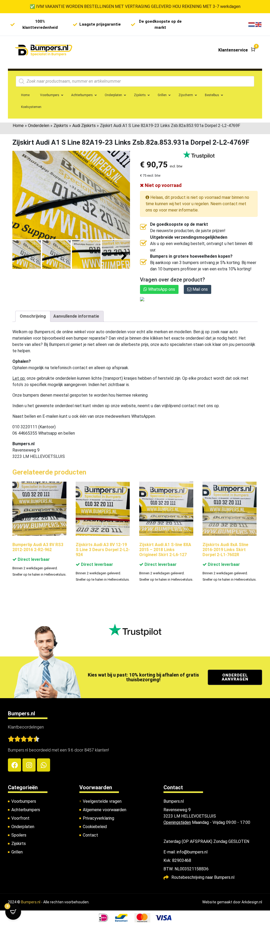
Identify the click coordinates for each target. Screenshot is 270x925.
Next (124, 256)
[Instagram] (29, 765)
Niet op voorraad (163, 185)
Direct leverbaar (33, 559)
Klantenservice (233, 50)
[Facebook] (14, 765)
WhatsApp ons (161, 289)
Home (18, 125)
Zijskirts (61, 125)
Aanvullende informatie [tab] (76, 316)
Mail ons (199, 289)
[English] (258, 24)
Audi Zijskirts (84, 125)
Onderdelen (38, 125)
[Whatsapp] (43, 765)
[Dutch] (251, 24)
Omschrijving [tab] (33, 316)
